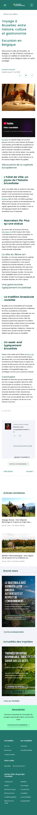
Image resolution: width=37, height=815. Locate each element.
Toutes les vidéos (9, 754)
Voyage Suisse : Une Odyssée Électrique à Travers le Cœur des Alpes (16, 521)
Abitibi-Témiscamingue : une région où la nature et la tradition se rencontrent (17, 557)
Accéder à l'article (15, 617)
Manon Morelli (24, 424)
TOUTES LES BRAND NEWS (13, 632)
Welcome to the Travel (9, 802)
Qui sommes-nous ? (19, 766)
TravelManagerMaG (10, 797)
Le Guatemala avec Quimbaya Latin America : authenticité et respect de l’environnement (15, 592)
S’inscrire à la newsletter (17, 725)
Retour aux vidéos (10, 14)
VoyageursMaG (25, 801)
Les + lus (7, 746)
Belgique (5, 199)
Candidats (24, 746)
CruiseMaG (24, 793)
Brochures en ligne (10, 789)
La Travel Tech (25, 789)
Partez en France (9, 793)
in (26, 75)
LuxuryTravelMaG (26, 797)
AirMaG (6, 785)
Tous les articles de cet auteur (22, 446)
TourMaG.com (8, 782)
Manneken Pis (7, 232)
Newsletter (7, 766)
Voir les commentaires (17, 464)
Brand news (7, 750)
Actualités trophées (26, 750)
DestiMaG (23, 782)
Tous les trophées (11, 701)
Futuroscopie (24, 785)
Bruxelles (5, 140)
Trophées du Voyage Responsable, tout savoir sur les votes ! (16, 659)
